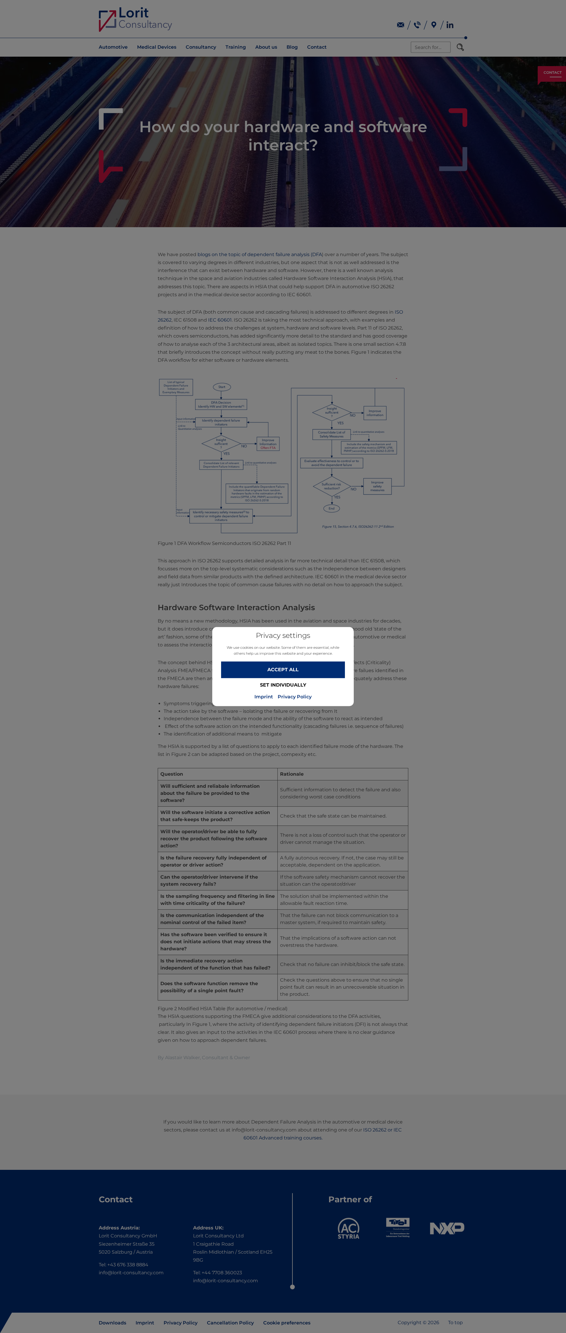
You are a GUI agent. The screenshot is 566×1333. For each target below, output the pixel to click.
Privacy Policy (295, 697)
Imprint (263, 697)
